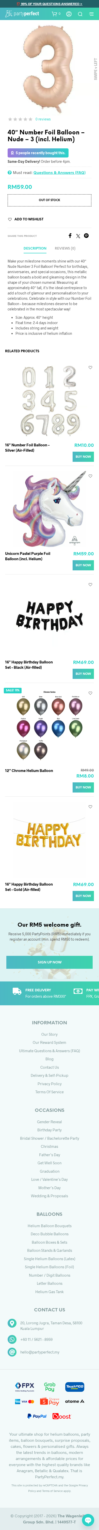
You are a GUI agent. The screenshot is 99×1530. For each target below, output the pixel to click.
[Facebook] (72, 236)
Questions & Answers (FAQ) (60, 172)
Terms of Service (49, 1091)
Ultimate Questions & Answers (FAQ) (49, 1050)
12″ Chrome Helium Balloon (29, 770)
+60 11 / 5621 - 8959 (36, 1339)
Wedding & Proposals (49, 1195)
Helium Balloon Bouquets (50, 1225)
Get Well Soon (49, 1162)
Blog (49, 1059)
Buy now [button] (83, 565)
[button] (56, 13)
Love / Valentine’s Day (49, 1179)
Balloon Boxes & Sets (49, 1242)
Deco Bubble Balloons (50, 1234)
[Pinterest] (87, 236)
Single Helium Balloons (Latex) (49, 1258)
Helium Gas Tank (49, 1291)
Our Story (49, 1034)
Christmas (49, 1146)
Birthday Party (49, 1130)
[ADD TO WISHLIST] (90, 367)
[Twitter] (80, 236)
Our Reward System (49, 1042)
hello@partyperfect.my (39, 1352)
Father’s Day (49, 1154)
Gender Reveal (49, 1121)
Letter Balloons (49, 1283)
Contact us (49, 1067)
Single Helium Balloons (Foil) (49, 1266)
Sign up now (49, 962)
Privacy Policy (50, 1083)
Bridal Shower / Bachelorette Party (49, 1138)
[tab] (65, 249)
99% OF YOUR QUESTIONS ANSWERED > (51, 4)
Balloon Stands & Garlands (49, 1250)
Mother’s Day (49, 1187)
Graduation (49, 1171)
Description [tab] (35, 248)
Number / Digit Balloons (49, 1275)
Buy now (83, 457)
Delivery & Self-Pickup (49, 1075)
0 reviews (43, 119)
